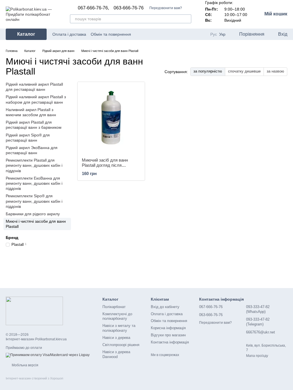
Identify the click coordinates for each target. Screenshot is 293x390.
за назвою (275, 71)
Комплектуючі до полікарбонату (117, 316)
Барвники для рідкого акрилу (33, 214)
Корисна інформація (168, 328)
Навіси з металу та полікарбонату (118, 328)
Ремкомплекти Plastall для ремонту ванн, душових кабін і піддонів (34, 165)
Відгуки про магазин (168, 335)
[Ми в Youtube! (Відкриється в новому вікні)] (179, 34)
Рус (213, 34)
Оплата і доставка (69, 34)
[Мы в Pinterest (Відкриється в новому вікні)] (193, 34)
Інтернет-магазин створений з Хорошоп (34, 378)
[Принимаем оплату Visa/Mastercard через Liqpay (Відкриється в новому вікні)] (48, 355)
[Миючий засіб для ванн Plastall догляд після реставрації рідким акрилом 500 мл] (111, 117)
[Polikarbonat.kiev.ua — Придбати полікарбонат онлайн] (34, 311)
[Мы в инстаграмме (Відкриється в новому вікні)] (186, 34)
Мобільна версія (24, 365)
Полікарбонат (114, 307)
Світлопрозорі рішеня (120, 345)
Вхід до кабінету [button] (165, 307)
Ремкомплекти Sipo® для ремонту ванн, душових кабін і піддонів (34, 201)
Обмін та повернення (111, 34)
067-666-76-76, (93, 8)
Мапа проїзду (257, 356)
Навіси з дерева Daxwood (116, 354)
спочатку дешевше (244, 71)
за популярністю (207, 71)
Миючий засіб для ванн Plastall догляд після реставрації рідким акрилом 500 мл (109, 168)
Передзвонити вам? (165, 8)
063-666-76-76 (129, 8)
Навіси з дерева (116, 337)
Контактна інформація (170, 342)
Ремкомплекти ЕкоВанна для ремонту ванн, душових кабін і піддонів (34, 183)
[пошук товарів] (186, 18)
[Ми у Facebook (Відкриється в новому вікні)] (172, 34)
